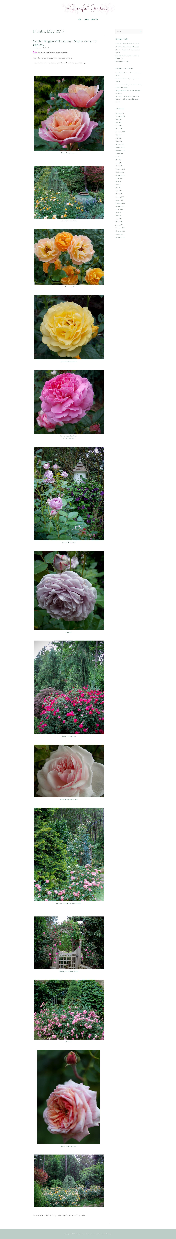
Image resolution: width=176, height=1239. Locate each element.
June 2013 (118, 184)
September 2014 (120, 150)
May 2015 (118, 135)
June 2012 (118, 215)
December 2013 (120, 169)
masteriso (118, 84)
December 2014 (120, 147)
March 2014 (118, 166)
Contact (86, 19)
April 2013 (118, 191)
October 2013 (119, 172)
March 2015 (118, 141)
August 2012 (119, 209)
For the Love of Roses (122, 61)
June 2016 (118, 119)
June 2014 (118, 156)
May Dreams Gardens (69, 1215)
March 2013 (118, 194)
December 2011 (120, 228)
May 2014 (118, 160)
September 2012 (120, 206)
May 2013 (118, 188)
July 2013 (118, 181)
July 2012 (118, 212)
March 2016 (119, 129)
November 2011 (120, 231)
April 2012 (118, 218)
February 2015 (119, 144)
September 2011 (120, 237)
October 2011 (119, 234)
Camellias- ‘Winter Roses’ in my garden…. (127, 43)
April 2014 (118, 163)
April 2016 (118, 126)
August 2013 (119, 178)
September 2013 (120, 175)
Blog (79, 19)
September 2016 (120, 116)
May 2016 (118, 122)
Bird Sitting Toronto (121, 96)
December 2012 (120, 203)
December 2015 (120, 132)
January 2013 (119, 200)
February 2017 (119, 113)
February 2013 (119, 197)
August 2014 (119, 153)
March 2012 (118, 222)
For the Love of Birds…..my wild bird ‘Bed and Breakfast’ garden (127, 99)
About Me (94, 19)
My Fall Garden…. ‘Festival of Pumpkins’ (127, 46)
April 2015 (118, 138)
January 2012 (119, 225)
